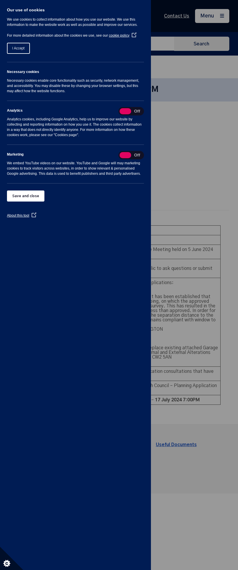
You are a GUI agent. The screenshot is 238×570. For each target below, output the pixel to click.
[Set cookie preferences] (11, 558)
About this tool (21, 215)
